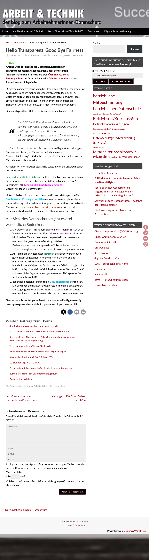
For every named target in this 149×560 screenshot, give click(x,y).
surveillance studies (105, 285)
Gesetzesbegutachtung (21, 386)
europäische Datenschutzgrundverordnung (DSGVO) (114, 138)
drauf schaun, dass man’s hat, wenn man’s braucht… (34, 326)
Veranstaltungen (131, 156)
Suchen (97, 43)
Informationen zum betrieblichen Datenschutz (22, 398)
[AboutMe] (145, 244)
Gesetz (67, 55)
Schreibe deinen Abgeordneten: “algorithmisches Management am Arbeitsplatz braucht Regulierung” (113, 191)
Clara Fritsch (15, 55)
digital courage (102, 252)
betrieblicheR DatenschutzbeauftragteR (107, 114)
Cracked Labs (101, 247)
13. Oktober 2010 (37, 55)
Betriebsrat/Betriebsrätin (115, 118)
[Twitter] (145, 232)
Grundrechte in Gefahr (20, 379)
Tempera (127, 530)
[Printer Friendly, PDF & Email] (10, 63)
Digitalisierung (118, 129)
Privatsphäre (40, 386)
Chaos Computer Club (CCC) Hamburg (116, 231)
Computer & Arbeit (105, 242)
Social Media (116, 157)
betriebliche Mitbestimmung (107, 99)
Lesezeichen (59, 386)
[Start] (7, 42)
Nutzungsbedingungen (18, 509)
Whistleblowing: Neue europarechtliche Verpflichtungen (37, 351)
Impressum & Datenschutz (74, 525)
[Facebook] (145, 227)
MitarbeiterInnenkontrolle (115, 152)
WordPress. (140, 530)
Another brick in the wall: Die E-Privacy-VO (31, 357)
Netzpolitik (100, 274)
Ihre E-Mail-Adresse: (104, 70)
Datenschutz (19, 42)
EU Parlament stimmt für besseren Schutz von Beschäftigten (39, 331)
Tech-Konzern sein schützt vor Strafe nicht (30, 346)
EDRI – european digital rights (111, 263)
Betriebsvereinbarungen (111, 124)
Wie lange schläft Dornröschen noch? (68, 398)
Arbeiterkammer (58, 78)
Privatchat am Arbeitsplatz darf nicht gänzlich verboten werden (40, 368)
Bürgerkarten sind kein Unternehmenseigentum (33, 373)
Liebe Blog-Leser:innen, (107, 172)
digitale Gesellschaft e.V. (108, 258)
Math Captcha (14, 471)
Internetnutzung (98, 147)
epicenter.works (103, 269)
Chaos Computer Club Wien (110, 236)
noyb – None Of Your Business (111, 279)
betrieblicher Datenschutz (117, 108)
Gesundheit (78, 55)
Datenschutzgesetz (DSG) (102, 129)
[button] (63, 312)
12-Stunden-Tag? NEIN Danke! (24, 362)
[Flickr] (145, 238)
